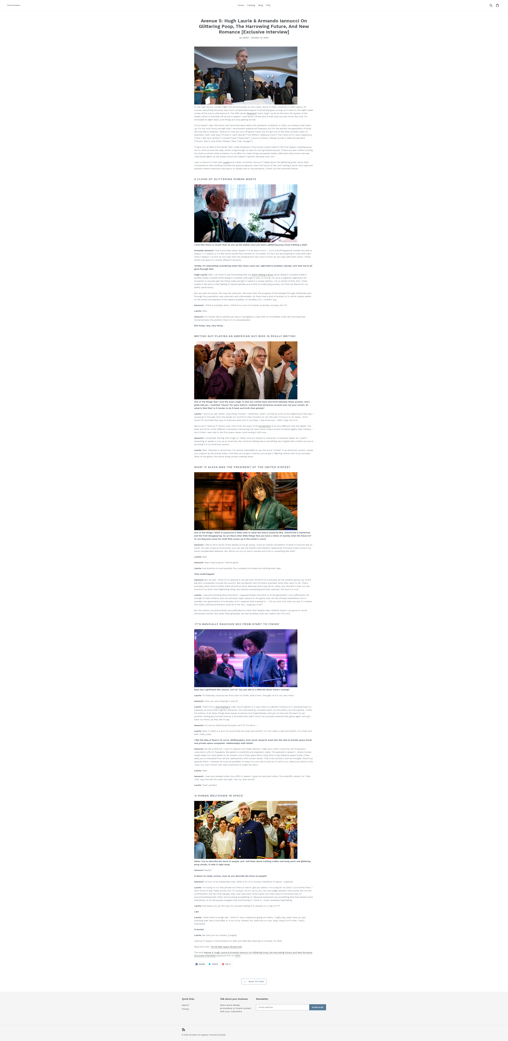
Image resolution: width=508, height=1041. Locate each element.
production (265, 426)
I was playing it (222, 707)
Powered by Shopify (217, 1035)
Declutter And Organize (198, 1035)
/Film (237, 955)
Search (185, 1005)
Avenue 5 (251, 113)
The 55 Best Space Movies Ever (226, 946)
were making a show (262, 274)
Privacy (185, 1009)
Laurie (226, 162)
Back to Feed (256, 981)
